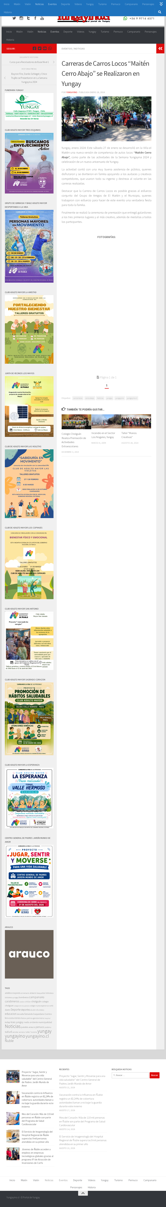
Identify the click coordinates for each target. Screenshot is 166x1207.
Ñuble (9, 1040)
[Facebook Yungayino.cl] (34, 48)
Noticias (39, 4)
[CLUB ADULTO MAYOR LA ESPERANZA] (29, 827)
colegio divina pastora (22, 1006)
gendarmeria (38, 1018)
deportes (25, 1009)
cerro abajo (89, 398)
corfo (51, 1005)
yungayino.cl (132, 398)
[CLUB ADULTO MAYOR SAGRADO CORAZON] (29, 754)
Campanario (131, 4)
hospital (47, 1018)
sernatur (22, 1032)
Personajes (148, 4)
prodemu (48, 1027)
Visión (28, 4)
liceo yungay (17, 1022)
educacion (10, 1014)
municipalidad (45, 1022)
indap (7, 1022)
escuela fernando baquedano (30, 1014)
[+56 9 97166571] (50, 48)
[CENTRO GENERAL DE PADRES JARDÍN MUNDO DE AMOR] (29, 916)
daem (7, 1009)
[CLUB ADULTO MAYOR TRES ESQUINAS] (29, 192)
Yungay (90, 4)
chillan (28, 1001)
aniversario (25, 993)
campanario (36, 997)
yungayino (119, 398)
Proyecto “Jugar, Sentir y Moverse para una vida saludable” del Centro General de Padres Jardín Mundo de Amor (37, 1078)
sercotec (15, 1032)
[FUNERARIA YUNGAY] (29, 119)
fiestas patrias (27, 1018)
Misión (17, 4)
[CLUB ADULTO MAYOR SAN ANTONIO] (29, 669)
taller (28, 1032)
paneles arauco (28, 1027)
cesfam (22, 1002)
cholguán (36, 1001)
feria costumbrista (13, 1018)
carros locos (77, 398)
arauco (33, 993)
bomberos (24, 997)
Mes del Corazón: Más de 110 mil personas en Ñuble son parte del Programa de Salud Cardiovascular (82, 1121)
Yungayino (71, 92)
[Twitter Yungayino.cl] (40, 48)
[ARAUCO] (29, 977)
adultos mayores (12, 992)
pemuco (40, 1027)
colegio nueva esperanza (39, 1005)
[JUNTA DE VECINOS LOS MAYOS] (29, 435)
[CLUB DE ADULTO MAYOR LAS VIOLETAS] (29, 517)
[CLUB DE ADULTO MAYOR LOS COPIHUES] (29, 598)
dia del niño (34, 1010)
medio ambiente (31, 1022)
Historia (8, 12)
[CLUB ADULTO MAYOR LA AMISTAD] (29, 362)
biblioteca (49, 993)
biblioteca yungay (11, 997)
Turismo (102, 4)
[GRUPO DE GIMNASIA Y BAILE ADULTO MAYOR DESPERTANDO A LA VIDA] (29, 281)
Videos (78, 4)
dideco (41, 1010)
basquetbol (41, 993)
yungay (109, 398)
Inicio (6, 4)
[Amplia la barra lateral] (160, 48)
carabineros (12, 1001)
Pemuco (115, 4)
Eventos (52, 4)
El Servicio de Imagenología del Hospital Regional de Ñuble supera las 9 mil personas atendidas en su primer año (82, 1140)
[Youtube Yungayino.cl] (45, 48)
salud (8, 1032)
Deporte (65, 4)
